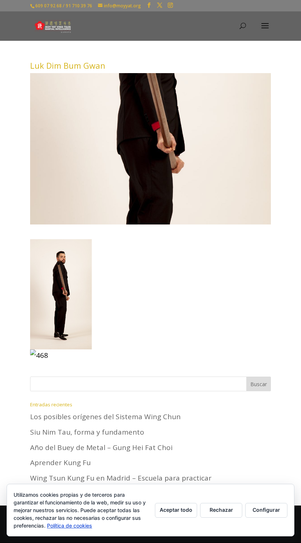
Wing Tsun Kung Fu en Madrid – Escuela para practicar (120, 478)
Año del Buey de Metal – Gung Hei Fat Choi (101, 447)
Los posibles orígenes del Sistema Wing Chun (105, 416)
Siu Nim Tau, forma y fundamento (87, 432)
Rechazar (221, 510)
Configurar (266, 510)
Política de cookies (69, 525)
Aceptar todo (176, 510)
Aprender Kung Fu (60, 462)
